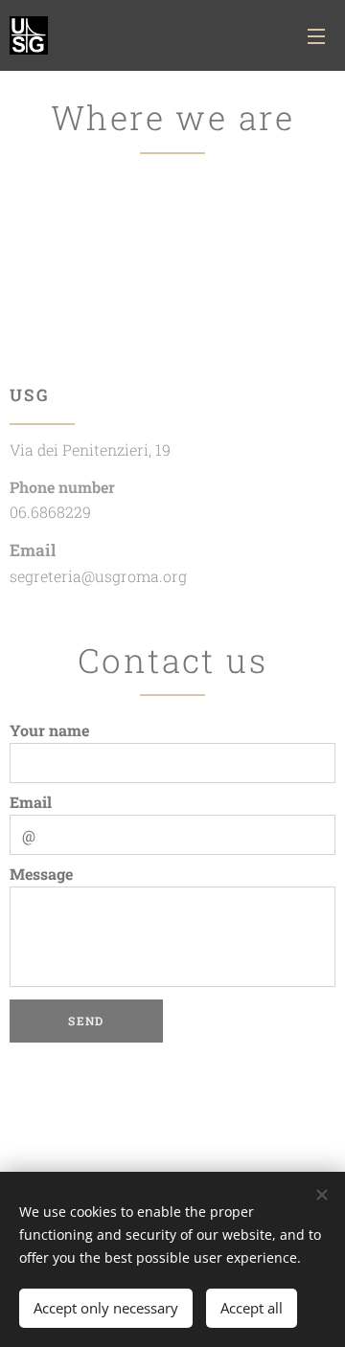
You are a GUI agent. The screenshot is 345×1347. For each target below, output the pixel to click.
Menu (316, 35)
